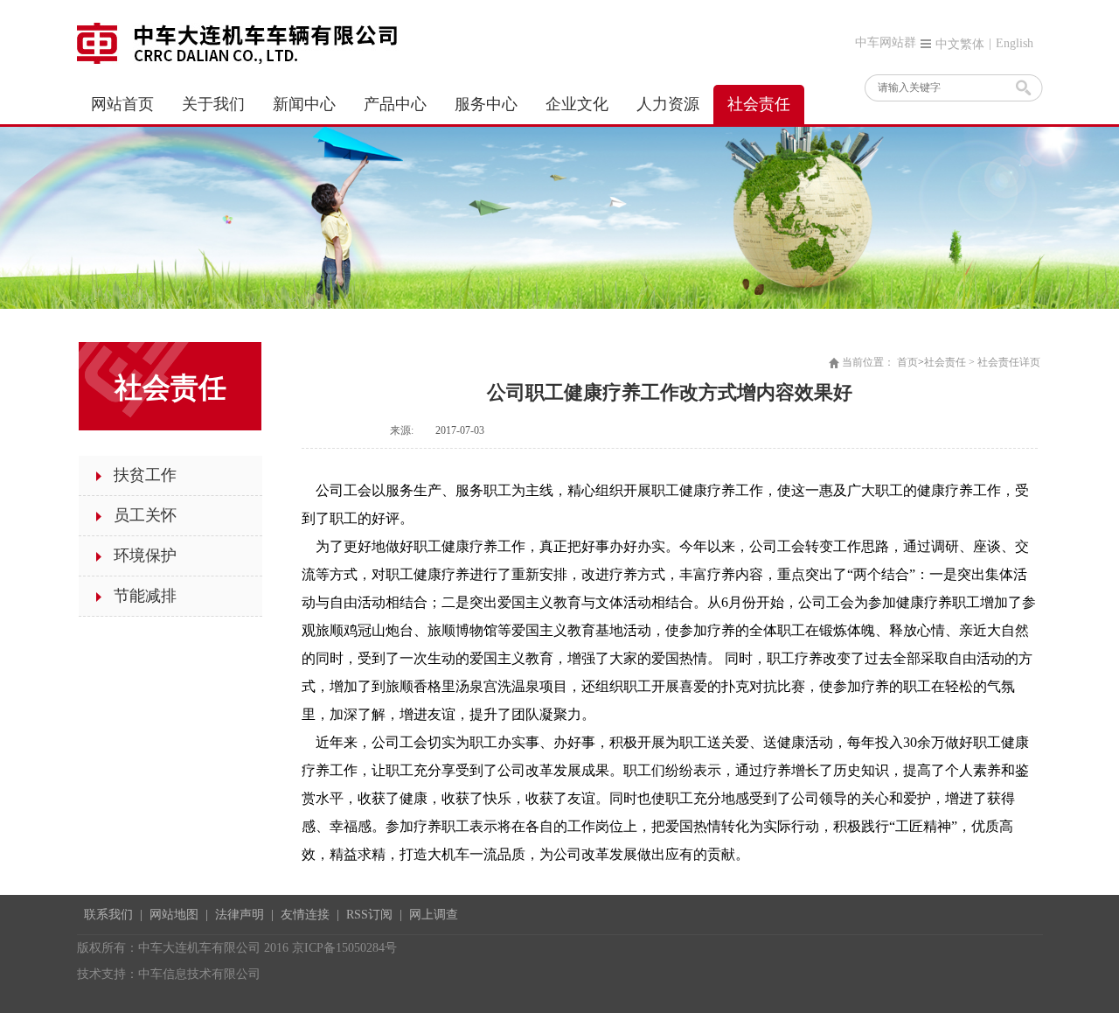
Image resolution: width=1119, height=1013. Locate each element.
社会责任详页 (1008, 362)
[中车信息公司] (242, 42)
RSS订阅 (369, 914)
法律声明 (239, 914)
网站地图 (173, 914)
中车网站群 (885, 42)
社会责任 (945, 362)
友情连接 (305, 914)
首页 (907, 362)
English (1014, 43)
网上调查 (433, 914)
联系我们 (108, 914)
